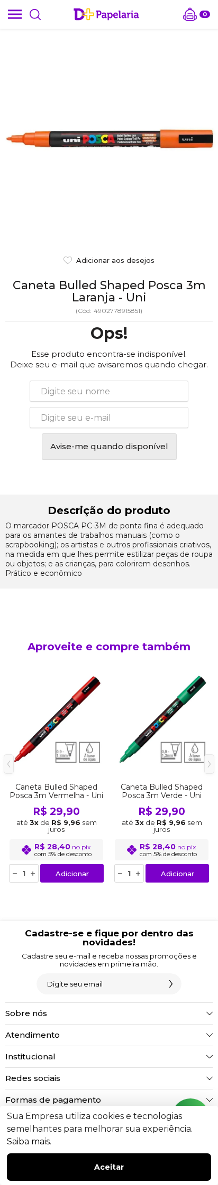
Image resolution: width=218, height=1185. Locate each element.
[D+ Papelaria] (106, 14)
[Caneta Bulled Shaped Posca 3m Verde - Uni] (161, 772)
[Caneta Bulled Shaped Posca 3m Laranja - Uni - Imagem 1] (109, 138)
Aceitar (109, 1167)
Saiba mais (28, 1141)
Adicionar (72, 873)
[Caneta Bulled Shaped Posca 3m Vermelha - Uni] (56, 772)
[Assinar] (170, 983)
